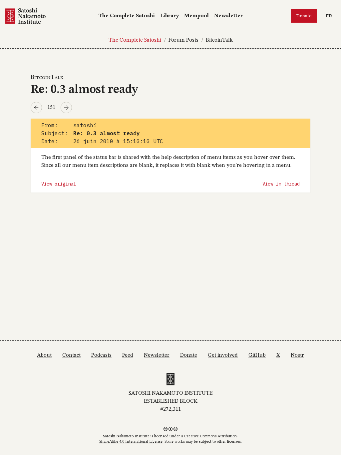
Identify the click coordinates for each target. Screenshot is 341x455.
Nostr (297, 355)
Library (169, 16)
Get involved (223, 355)
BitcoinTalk (219, 40)
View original (58, 184)
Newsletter (228, 16)
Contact (71, 355)
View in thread (281, 184)
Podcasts (101, 355)
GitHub (257, 355)
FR (330, 15)
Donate (303, 16)
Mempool (196, 16)
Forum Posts (183, 40)
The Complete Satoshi (126, 16)
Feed (127, 355)
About (44, 355)
